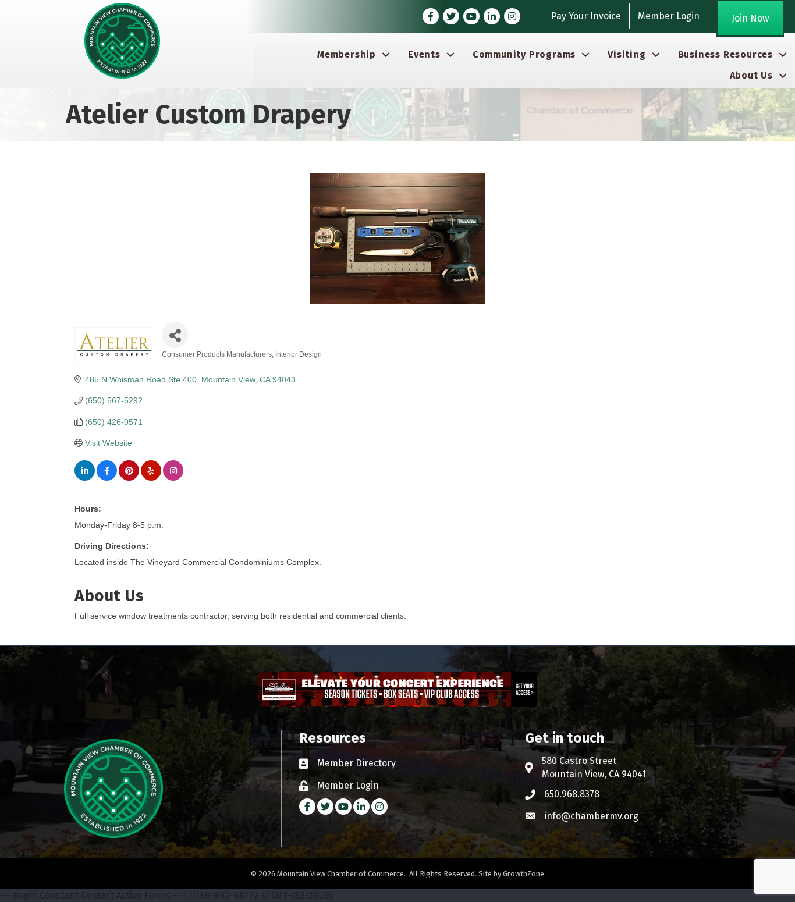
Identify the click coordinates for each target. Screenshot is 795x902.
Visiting (626, 54)
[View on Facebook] (107, 477)
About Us (751, 75)
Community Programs (524, 54)
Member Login (669, 16)
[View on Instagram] (173, 477)
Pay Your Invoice (586, 16)
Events (424, 54)
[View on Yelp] (151, 477)
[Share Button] (175, 335)
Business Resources (725, 54)
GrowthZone (523, 873)
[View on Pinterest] (129, 477)
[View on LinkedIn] (84, 477)
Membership (346, 54)
